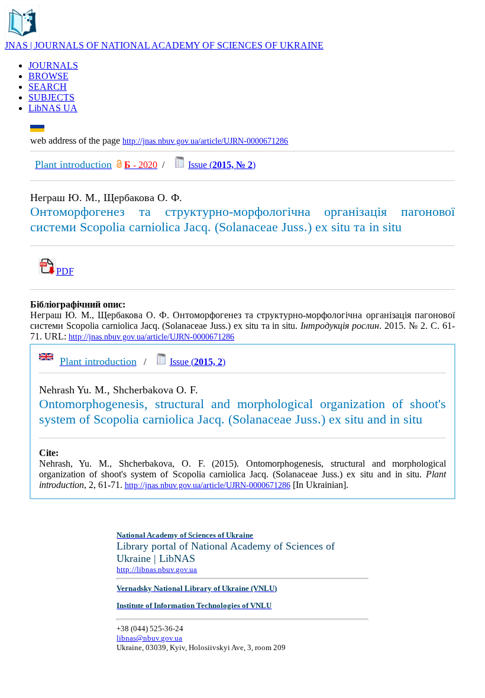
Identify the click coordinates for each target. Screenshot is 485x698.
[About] (22, 37)
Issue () (222, 165)
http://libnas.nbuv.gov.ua (157, 569)
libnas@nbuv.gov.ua (149, 638)
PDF (65, 271)
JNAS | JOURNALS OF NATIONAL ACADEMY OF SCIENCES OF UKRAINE (164, 45)
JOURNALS (53, 65)
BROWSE (48, 76)
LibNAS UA (52, 108)
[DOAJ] (119, 165)
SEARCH (47, 87)
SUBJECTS (51, 97)
